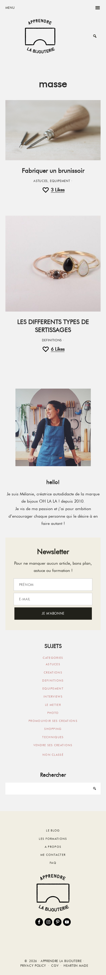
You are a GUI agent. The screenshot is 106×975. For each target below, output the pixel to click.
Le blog (53, 830)
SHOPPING (53, 729)
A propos (53, 847)
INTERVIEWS (53, 696)
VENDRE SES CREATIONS (52, 745)
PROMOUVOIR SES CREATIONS (53, 721)
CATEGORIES (53, 658)
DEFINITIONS (52, 340)
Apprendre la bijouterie (40, 36)
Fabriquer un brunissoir (53, 170)
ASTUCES (40, 181)
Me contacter (53, 855)
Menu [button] (10, 8)
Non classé (53, 755)
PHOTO (53, 713)
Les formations (53, 839)
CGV (54, 966)
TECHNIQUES (53, 737)
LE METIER (53, 705)
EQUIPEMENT (60, 181)
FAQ (53, 863)
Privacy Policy (33, 966)
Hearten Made (76, 966)
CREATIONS (53, 672)
